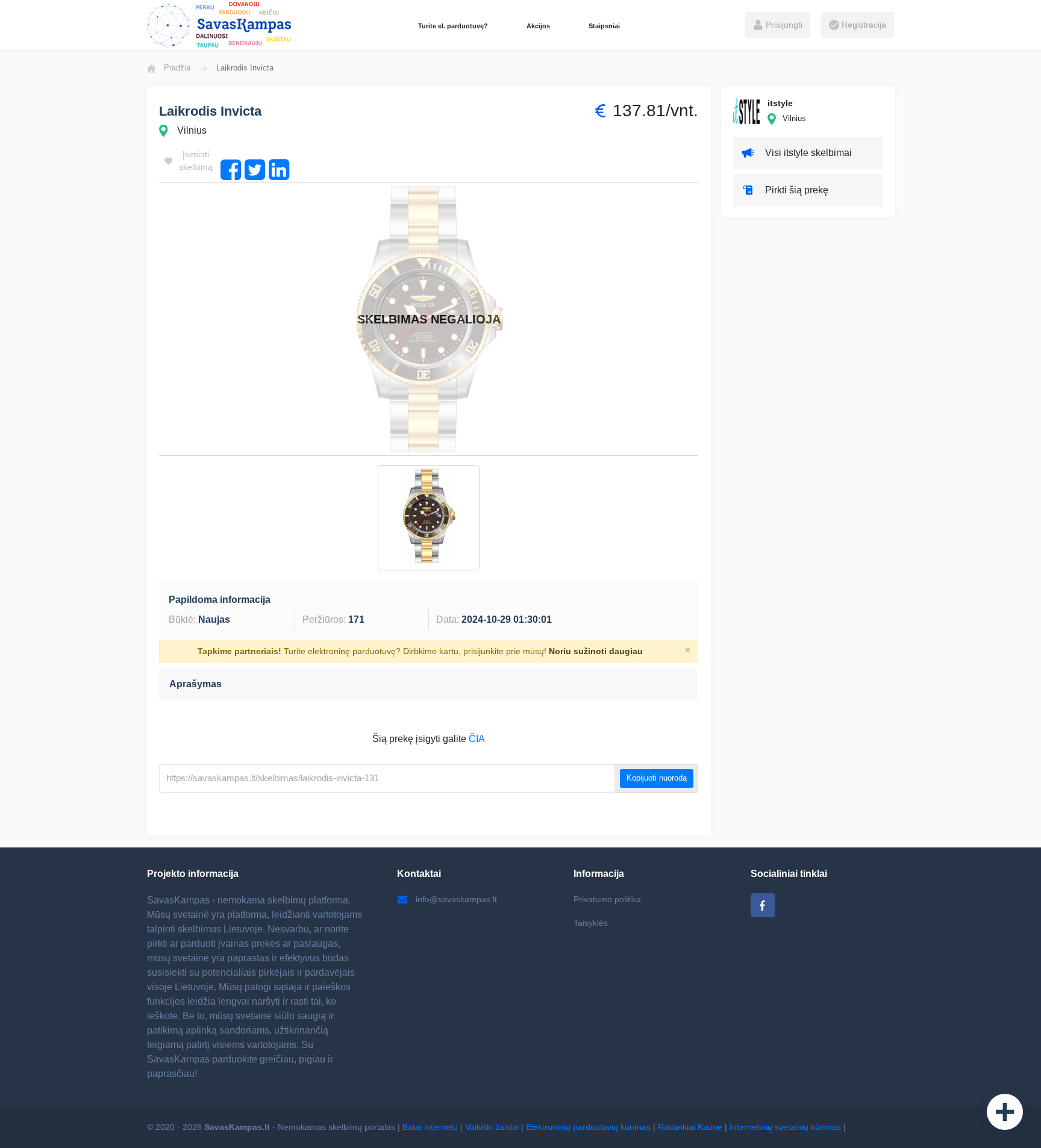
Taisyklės (591, 923)
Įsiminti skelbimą (196, 160)
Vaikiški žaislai (492, 1127)
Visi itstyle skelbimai (808, 153)
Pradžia (177, 67)
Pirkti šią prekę (796, 190)
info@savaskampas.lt (456, 899)
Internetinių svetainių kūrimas (785, 1127)
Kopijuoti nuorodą (657, 778)
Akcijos (538, 26)
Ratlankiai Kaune (690, 1127)
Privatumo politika (607, 899)
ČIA (477, 739)
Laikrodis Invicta (210, 111)
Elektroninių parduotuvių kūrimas (588, 1127)
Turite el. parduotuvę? (453, 26)
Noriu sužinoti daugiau (596, 651)
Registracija (862, 25)
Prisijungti (782, 25)
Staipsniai (604, 26)
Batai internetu (430, 1127)
